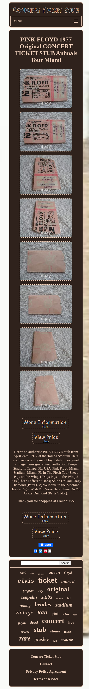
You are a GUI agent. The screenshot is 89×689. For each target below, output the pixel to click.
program (28, 591)
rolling (25, 605)
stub (40, 629)
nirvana (25, 631)
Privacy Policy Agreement (46, 671)
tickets (66, 614)
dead (34, 622)
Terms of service (46, 679)
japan (22, 623)
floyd (68, 573)
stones (55, 631)
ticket (47, 580)
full (69, 598)
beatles (43, 604)
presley (42, 639)
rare (24, 638)
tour (42, 612)
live (71, 622)
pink (55, 614)
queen (54, 572)
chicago (41, 574)
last (32, 573)
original (58, 589)
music (67, 631)
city (40, 591)
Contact (46, 664)
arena (59, 598)
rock (23, 573)
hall (55, 641)
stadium (63, 605)
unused (68, 581)
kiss (75, 614)
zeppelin (29, 597)
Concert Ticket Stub (46, 657)
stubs (46, 597)
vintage (24, 612)
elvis (26, 581)
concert (53, 621)
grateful (67, 640)
